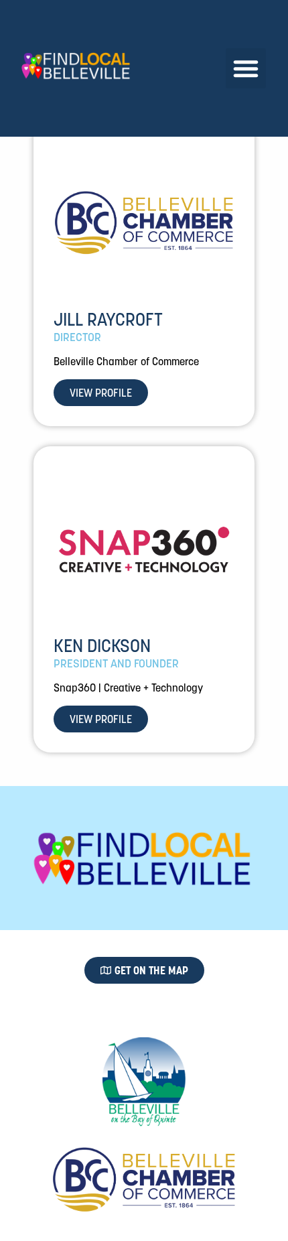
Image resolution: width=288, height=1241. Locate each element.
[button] (246, 68)
